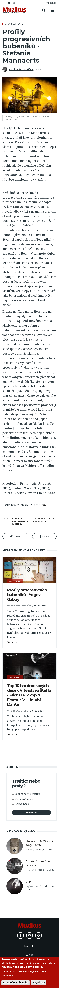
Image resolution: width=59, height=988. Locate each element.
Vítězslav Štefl (17, 711)
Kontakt (29, 946)
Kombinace (22, 803)
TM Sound (30, 870)
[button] (15, 536)
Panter (29, 849)
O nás (29, 954)
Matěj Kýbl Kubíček (21, 69)
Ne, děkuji (39, 982)
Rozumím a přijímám (15, 982)
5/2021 (43, 504)
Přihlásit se (51, 3)
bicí (53, 519)
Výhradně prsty (24, 799)
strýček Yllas (31, 886)
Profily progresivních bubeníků (19, 521)
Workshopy (14, 23)
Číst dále (11, 642)
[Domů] (14, 10)
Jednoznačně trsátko (27, 794)
